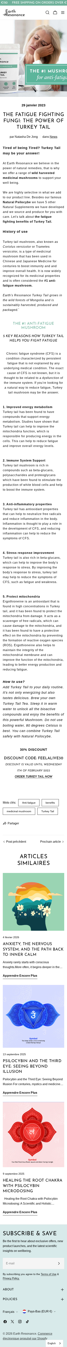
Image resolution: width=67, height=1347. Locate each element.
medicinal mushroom (19, 811)
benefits (50, 802)
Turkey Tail (47, 811)
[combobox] (54, 1343)
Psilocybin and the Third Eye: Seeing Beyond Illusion (32, 1066)
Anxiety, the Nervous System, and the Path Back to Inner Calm (33, 949)
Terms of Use (48, 1274)
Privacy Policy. (11, 1278)
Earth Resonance (24, 1333)
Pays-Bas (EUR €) (40, 1311)
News (53, 136)
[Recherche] (47, 12)
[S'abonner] (59, 1263)
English (52, 1343)
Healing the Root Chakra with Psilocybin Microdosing (33, 1186)
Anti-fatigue (29, 802)
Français (8, 1311)
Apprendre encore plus (20, 975)
